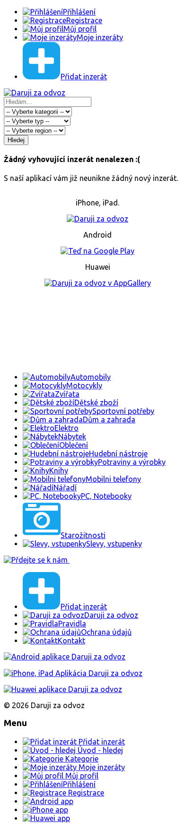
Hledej (16, 140)
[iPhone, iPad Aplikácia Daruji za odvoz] (73, 673)
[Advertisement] (97, 330)
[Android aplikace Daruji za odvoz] (64, 656)
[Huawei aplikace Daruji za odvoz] (63, 689)
